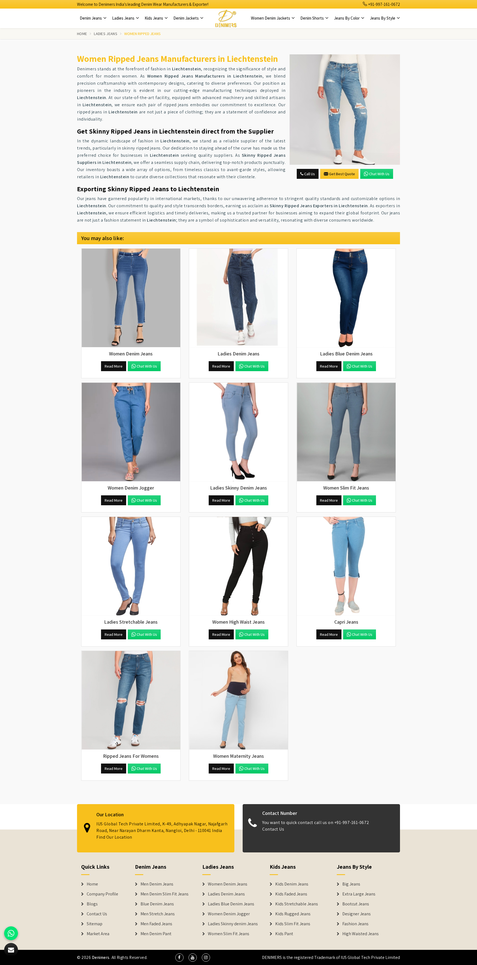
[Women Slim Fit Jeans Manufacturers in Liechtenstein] (346, 432)
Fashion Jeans (355, 924)
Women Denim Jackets (271, 18)
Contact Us (273, 829)
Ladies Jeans (123, 18)
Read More (114, 366)
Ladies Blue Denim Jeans (231, 904)
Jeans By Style (383, 18)
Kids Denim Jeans (291, 884)
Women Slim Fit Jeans (228, 934)
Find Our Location (114, 837)
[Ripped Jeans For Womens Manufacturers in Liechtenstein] (130, 700)
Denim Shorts (312, 18)
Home (82, 33)
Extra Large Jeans (358, 894)
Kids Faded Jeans (291, 894)
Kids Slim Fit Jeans (292, 924)
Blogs (92, 904)
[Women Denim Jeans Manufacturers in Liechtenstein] (130, 298)
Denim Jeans (91, 18)
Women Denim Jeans (227, 884)
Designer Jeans (356, 914)
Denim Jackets (186, 18)
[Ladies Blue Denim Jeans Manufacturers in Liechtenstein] (346, 298)
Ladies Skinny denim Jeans (233, 924)
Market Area (98, 934)
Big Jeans (351, 884)
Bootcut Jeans (355, 904)
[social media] (179, 957)
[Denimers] (225, 18)
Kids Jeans (154, 18)
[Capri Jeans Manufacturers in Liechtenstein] (346, 566)
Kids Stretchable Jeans (296, 904)
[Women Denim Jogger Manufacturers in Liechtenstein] (130, 432)
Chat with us (379, 173)
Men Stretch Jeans (158, 914)
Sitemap (94, 924)
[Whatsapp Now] (11, 933)
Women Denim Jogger (229, 914)
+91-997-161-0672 (383, 4)
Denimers (101, 957)
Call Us (309, 173)
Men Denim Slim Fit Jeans (165, 894)
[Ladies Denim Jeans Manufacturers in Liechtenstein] (238, 298)
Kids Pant (284, 934)
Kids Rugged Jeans (293, 914)
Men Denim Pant (156, 934)
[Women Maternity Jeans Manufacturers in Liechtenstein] (238, 700)
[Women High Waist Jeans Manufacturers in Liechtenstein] (238, 566)
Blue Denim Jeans (157, 904)
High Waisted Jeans (360, 934)
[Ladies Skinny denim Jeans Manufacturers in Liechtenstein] (238, 432)
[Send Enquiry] (345, 109)
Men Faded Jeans (156, 924)
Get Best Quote (342, 173)
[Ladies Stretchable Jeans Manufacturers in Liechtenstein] (130, 566)
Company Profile (102, 894)
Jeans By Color (347, 18)
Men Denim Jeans (157, 884)
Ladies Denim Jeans (226, 894)
